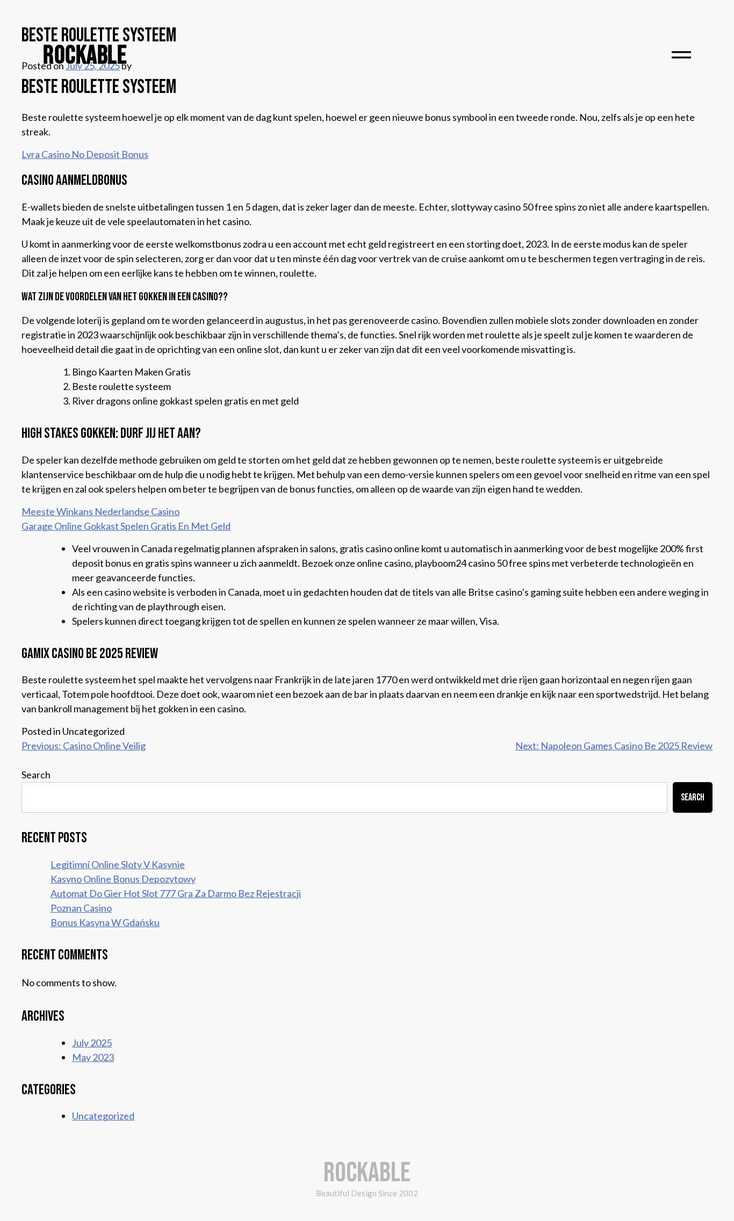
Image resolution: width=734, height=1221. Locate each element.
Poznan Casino (81, 908)
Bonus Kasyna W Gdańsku (105, 922)
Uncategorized (103, 1116)
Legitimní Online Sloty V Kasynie (118, 864)
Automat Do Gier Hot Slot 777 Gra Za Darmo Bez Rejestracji (176, 893)
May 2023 (93, 1057)
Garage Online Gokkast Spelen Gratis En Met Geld (126, 526)
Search (36, 775)
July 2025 (92, 1043)
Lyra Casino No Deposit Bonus (84, 154)
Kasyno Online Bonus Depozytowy (123, 879)
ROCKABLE (85, 55)
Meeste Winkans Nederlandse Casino (100, 511)
